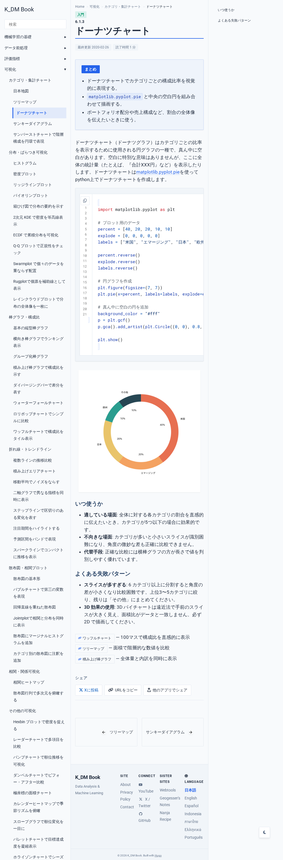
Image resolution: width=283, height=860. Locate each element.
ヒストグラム (24, 163)
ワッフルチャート (97, 638)
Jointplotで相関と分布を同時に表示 (38, 621)
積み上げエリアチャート (34, 471)
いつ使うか (226, 10)
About (125, 784)
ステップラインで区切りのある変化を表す (38, 513)
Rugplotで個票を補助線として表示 (39, 285)
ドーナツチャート (31, 113)
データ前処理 (16, 48)
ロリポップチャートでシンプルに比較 (38, 417)
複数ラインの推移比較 (32, 460)
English (191, 798)
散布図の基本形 (26, 578)
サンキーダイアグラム (32, 123)
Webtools (168, 790)
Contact (127, 807)
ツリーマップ (24, 102)
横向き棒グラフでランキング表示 (38, 342)
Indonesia (193, 814)
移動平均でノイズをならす (36, 482)
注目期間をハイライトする (36, 528)
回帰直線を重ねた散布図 (34, 607)
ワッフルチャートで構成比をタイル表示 (38, 435)
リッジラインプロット (32, 184)
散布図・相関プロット (28, 568)
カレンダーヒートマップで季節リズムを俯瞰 (38, 807)
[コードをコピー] (85, 200)
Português (194, 837)
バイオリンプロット (30, 195)
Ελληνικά (193, 829)
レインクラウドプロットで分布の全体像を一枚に (38, 302)
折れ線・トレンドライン (30, 449)
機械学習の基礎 (18, 37)
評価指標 (12, 58)
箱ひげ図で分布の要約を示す (38, 206)
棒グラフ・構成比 (24, 317)
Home (79, 7)
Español (191, 806)
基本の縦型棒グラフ (30, 328)
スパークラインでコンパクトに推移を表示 (38, 553)
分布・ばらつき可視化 (28, 152)
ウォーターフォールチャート (38, 403)
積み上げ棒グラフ (97, 659)
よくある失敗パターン (234, 20)
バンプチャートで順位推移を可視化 (38, 760)
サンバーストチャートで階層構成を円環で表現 (38, 137)
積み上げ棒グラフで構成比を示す (38, 371)
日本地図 (21, 91)
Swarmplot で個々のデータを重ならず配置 (38, 267)
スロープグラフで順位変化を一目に (38, 825)
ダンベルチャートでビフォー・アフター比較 (36, 778)
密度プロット (24, 174)
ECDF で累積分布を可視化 (35, 235)
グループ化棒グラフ (30, 356)
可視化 (10, 69)
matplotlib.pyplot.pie (158, 172)
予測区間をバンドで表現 (34, 539)
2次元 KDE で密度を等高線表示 (38, 220)
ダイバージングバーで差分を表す (38, 388)
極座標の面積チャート (32, 793)
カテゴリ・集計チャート (30, 80)
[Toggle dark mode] (264, 832)
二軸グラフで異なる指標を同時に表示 (38, 496)
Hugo (158, 855)
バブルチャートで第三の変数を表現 (38, 592)
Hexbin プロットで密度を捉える (39, 725)
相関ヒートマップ (28, 682)
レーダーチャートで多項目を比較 (38, 743)
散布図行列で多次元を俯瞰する (38, 696)
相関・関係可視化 (24, 671)
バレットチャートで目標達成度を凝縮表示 (38, 842)
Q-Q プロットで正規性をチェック (38, 249)
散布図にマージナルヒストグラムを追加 (38, 639)
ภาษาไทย (191, 821)
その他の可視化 (22, 711)
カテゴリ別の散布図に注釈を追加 (38, 657)
